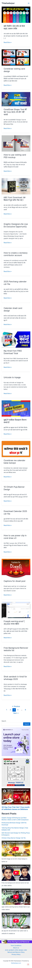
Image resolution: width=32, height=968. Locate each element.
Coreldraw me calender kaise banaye (14, 461)
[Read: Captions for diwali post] (16, 568)
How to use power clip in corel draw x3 (15, 536)
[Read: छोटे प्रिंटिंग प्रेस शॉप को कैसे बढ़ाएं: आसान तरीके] (16, 14)
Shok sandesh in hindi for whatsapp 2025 (15, 677)
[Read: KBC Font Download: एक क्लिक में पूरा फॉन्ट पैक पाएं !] (16, 186)
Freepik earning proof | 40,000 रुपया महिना (14, 622)
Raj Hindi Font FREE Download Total (13, 352)
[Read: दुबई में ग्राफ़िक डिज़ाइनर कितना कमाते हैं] (16, 408)
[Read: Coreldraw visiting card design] (16, 57)
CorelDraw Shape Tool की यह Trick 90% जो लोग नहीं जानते (15, 112)
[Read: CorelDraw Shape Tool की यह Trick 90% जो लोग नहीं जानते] (16, 99)
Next (16, 713)
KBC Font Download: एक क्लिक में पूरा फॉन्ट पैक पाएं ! (14, 198)
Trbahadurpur (8, 3)
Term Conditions (16, 945)
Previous (16, 706)
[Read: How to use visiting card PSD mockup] (16, 143)
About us (16, 948)
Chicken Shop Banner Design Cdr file (14, 838)
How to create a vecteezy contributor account (15, 254)
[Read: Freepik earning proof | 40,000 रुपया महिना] (16, 610)
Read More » (8, 42)
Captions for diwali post (14, 581)
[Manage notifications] (28, 964)
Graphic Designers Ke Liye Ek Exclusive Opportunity (16, 225)
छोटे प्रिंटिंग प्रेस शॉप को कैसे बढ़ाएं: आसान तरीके (14, 27)
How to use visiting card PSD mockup (15, 156)
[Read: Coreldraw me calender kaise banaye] (16, 449)
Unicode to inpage (12, 377)
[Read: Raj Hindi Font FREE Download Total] (16, 339)
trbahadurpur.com (16, 963)
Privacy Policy (16, 954)
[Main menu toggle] (28, 3)
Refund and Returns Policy (16, 952)
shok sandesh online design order (16, 950)
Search (4, 721)
